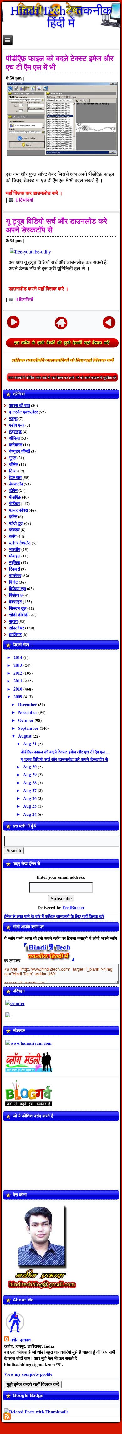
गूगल (12, 457)
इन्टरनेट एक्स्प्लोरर (23, 412)
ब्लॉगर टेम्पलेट (20, 542)
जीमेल (13, 464)
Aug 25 (30, 806)
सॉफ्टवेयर (16, 627)
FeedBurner (73, 907)
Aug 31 (30, 743)
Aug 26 (30, 798)
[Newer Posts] (13, 321)
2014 (18, 657)
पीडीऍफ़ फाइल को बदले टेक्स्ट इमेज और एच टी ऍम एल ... (65, 751)
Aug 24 (30, 814)
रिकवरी (14, 569)
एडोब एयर (16, 425)
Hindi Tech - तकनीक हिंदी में (61, 16)
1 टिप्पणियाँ (24, 200)
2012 (18, 673)
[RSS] (7, 1416)
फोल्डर (14, 529)
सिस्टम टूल (17, 608)
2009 (18, 696)
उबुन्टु (13, 418)
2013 (18, 665)
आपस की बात (19, 405)
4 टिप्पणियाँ (24, 299)
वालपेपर (15, 575)
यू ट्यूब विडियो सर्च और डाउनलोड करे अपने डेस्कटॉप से (64, 759)
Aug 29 (30, 774)
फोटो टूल (16, 523)
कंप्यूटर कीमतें (19, 451)
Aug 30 (30, 766)
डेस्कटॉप (16, 483)
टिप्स (12, 470)
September (29, 728)
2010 (18, 689)
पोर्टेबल (14, 503)
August (25, 736)
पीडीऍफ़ (15, 497)
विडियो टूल (17, 588)
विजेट (13, 582)
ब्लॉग (12, 536)
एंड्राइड (15, 431)
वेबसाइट (15, 601)
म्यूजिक (14, 562)
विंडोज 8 (16, 595)
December (28, 704)
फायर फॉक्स (18, 510)
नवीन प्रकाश (20, 1339)
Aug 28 (30, 782)
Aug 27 (30, 790)
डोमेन (13, 490)
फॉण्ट (13, 516)
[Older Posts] (109, 321)
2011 (18, 680)
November (28, 712)
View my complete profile (28, 1374)
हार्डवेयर (15, 634)
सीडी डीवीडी (18, 614)
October (26, 720)
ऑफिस (14, 438)
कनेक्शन (15, 444)
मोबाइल (14, 555)
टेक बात (15, 477)
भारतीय (14, 549)
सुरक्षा (13, 621)
